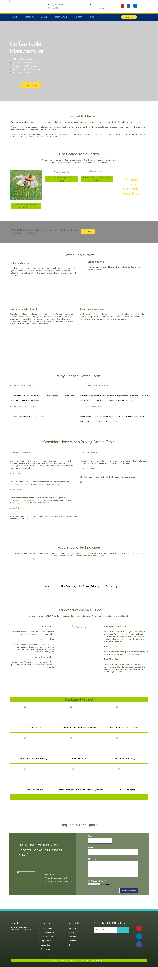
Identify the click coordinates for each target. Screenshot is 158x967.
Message (92, 859)
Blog (92, 17)
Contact (78, 17)
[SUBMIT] (123, 930)
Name (90, 836)
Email (90, 847)
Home (14, 17)
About (44, 17)
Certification (61, 17)
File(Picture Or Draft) (97, 881)
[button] (129, 17)
